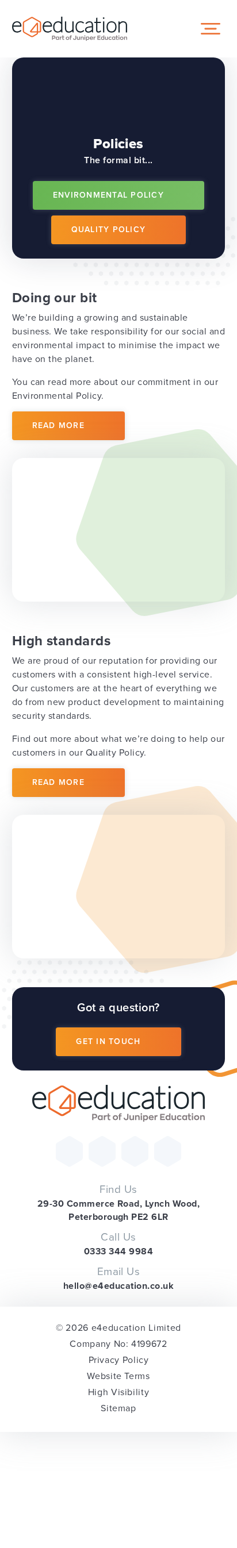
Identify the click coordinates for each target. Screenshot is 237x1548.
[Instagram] (134, 1151)
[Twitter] (69, 1151)
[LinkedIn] (167, 1151)
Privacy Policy (119, 1359)
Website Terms (118, 1376)
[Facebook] (102, 1151)
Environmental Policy (108, 195)
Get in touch (108, 1041)
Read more (58, 425)
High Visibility (119, 1392)
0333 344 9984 (118, 1251)
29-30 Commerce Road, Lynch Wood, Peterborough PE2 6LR (118, 1210)
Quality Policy (108, 230)
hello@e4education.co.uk (118, 1285)
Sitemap (118, 1408)
